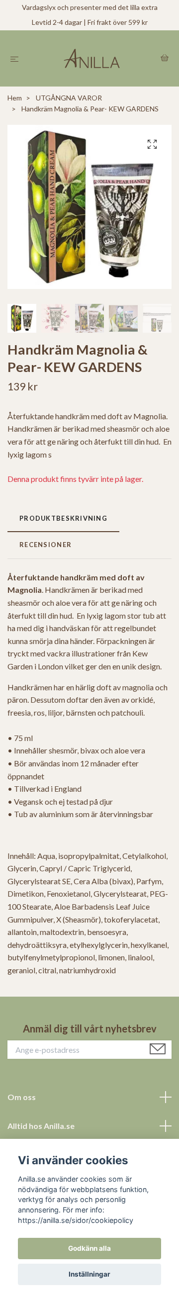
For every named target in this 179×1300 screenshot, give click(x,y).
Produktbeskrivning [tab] (63, 518)
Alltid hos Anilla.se (41, 1125)
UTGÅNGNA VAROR (69, 97)
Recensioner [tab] (45, 545)
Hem (14, 97)
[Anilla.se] (91, 58)
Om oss (21, 1097)
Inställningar (89, 1274)
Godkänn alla (89, 1248)
